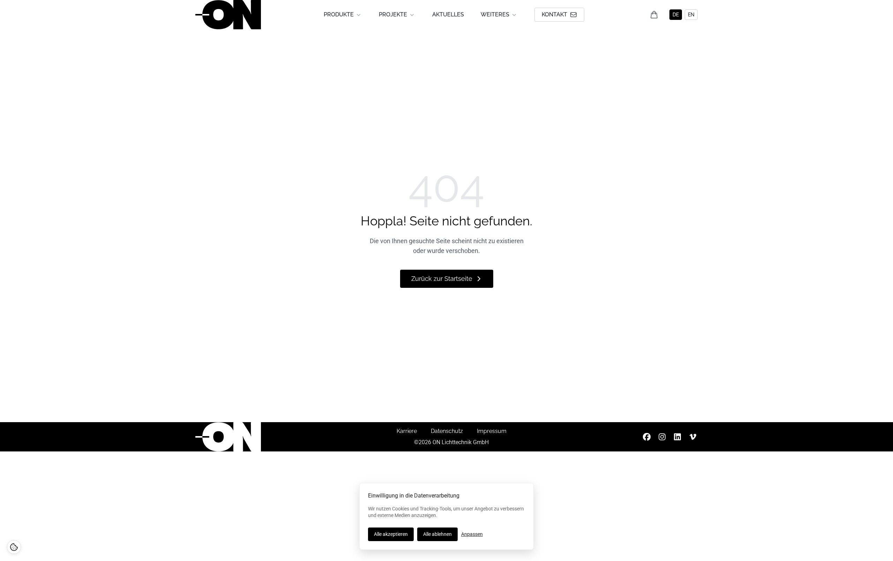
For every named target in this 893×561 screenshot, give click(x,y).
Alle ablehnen (437, 534)
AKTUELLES (448, 14)
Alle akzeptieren (391, 534)
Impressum (491, 431)
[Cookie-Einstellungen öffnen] (14, 547)
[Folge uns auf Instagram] (662, 437)
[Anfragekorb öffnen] (654, 15)
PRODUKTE (339, 14)
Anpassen (472, 534)
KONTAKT (554, 14)
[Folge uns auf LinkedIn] (677, 437)
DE (676, 14)
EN (691, 14)
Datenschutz (447, 431)
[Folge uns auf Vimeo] (693, 437)
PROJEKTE (393, 14)
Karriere (407, 431)
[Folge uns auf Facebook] (647, 437)
